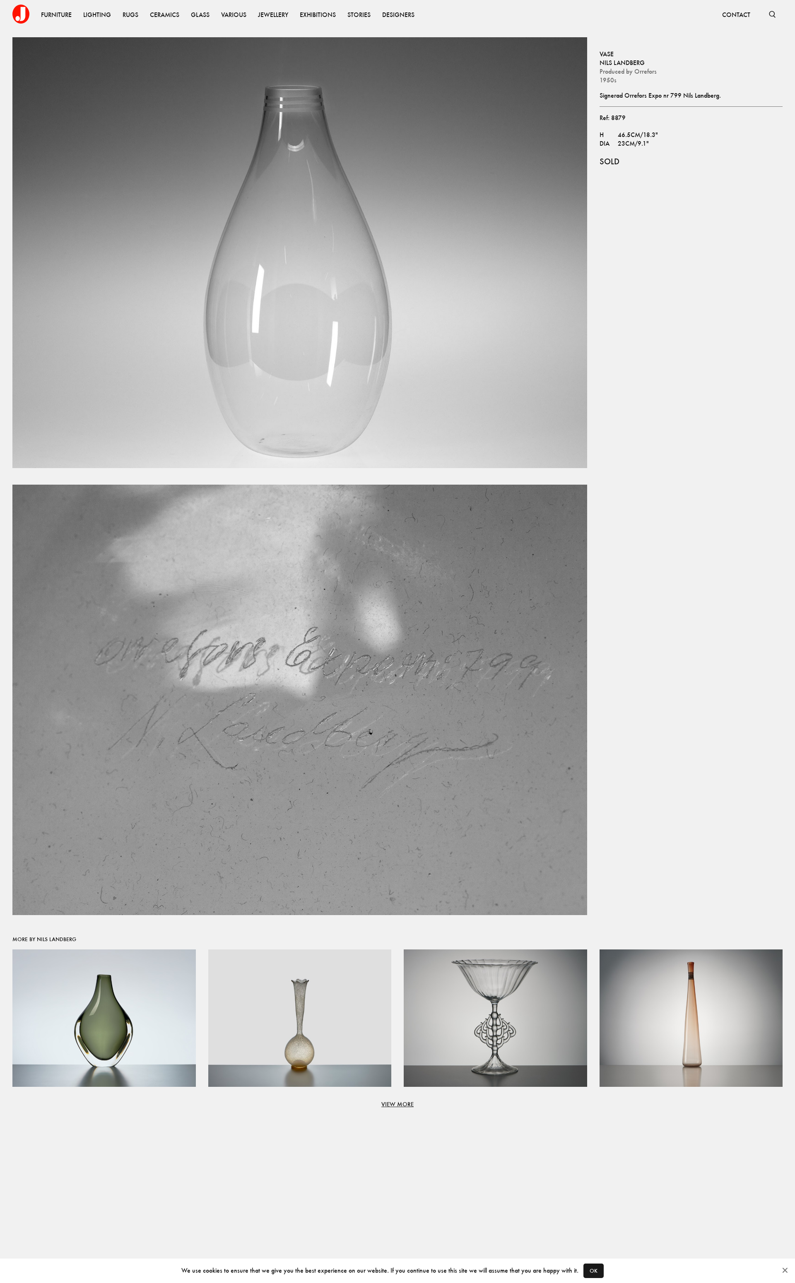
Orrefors (645, 71)
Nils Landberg (622, 63)
